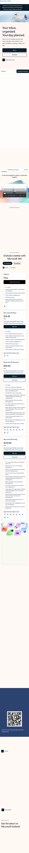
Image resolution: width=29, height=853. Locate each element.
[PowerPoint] (13, 430)
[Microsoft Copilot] (5, 430)
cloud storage (11, 297)
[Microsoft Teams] (8, 433)
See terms (20, 323)
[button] (8, 71)
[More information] (16, 295)
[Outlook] (5, 355)
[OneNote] (19, 430)
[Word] (8, 430)
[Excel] (11, 430)
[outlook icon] (5, 306)
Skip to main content (5, 1)
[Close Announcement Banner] (26, 6)
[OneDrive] (8, 355)
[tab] (5, 91)
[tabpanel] (14, 118)
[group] (14, 224)
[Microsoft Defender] (5, 433)
